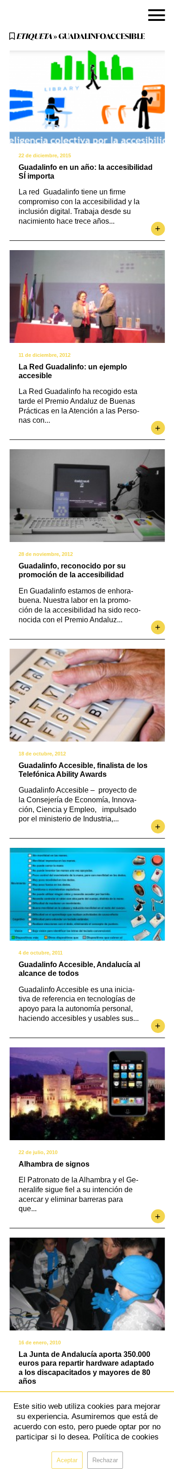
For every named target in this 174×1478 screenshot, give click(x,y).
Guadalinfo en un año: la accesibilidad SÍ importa (86, 171)
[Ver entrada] (87, 97)
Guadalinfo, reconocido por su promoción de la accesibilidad (72, 570)
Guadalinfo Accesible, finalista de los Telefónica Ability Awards (83, 770)
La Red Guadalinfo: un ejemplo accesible (73, 371)
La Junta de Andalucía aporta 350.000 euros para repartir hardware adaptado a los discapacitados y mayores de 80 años (86, 1367)
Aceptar (67, 1460)
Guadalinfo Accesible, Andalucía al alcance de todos (79, 969)
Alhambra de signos (54, 1164)
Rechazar (105, 1460)
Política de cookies (126, 1437)
